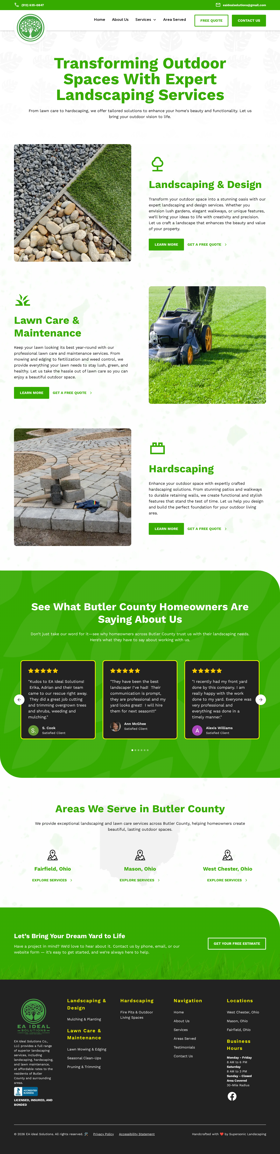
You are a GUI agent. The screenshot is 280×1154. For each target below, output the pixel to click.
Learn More (166, 244)
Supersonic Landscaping (247, 1134)
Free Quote (211, 20)
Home (99, 20)
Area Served (174, 20)
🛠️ (86, 1134)
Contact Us (249, 20)
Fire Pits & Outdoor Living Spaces (136, 1015)
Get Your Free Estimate (237, 943)
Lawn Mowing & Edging (86, 1049)
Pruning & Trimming (84, 1067)
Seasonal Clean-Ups (84, 1058)
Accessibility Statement (137, 1134)
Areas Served (185, 1038)
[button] (145, 19)
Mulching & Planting (84, 1019)
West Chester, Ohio (243, 1012)
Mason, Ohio (237, 1021)
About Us (120, 20)
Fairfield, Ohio (239, 1030)
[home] (30, 27)
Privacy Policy (103, 1134)
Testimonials (184, 1047)
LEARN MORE (31, 393)
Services (181, 1030)
